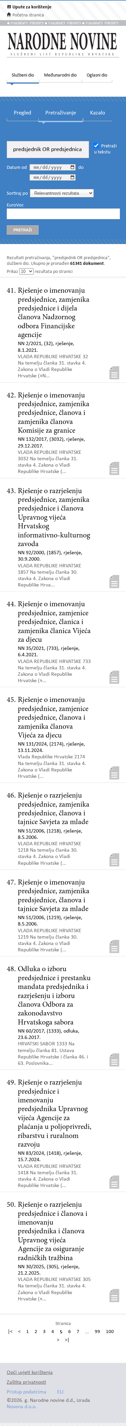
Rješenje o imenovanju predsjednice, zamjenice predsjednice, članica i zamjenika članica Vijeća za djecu (54, 622)
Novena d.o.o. (22, 1407)
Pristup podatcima (26, 1392)
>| (67, 1340)
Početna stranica (28, 15)
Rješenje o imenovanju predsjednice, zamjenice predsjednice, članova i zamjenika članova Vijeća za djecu (53, 718)
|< (10, 1332)
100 (110, 1332)
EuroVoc (15, 205)
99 (97, 1332)
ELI (60, 1392)
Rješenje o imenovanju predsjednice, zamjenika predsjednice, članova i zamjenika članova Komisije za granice (53, 413)
